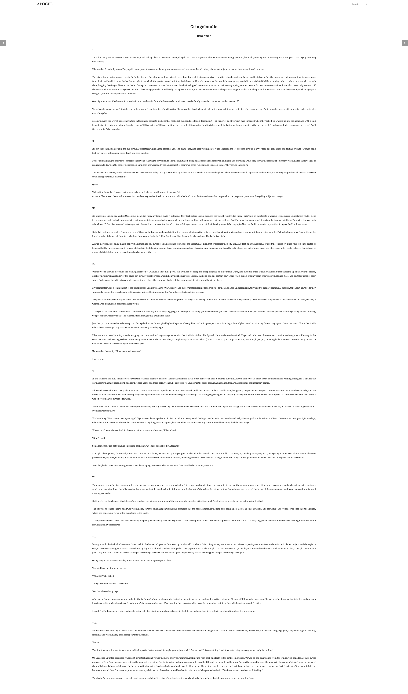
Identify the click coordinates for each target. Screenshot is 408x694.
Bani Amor (204, 35)
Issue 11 (355, 4)
